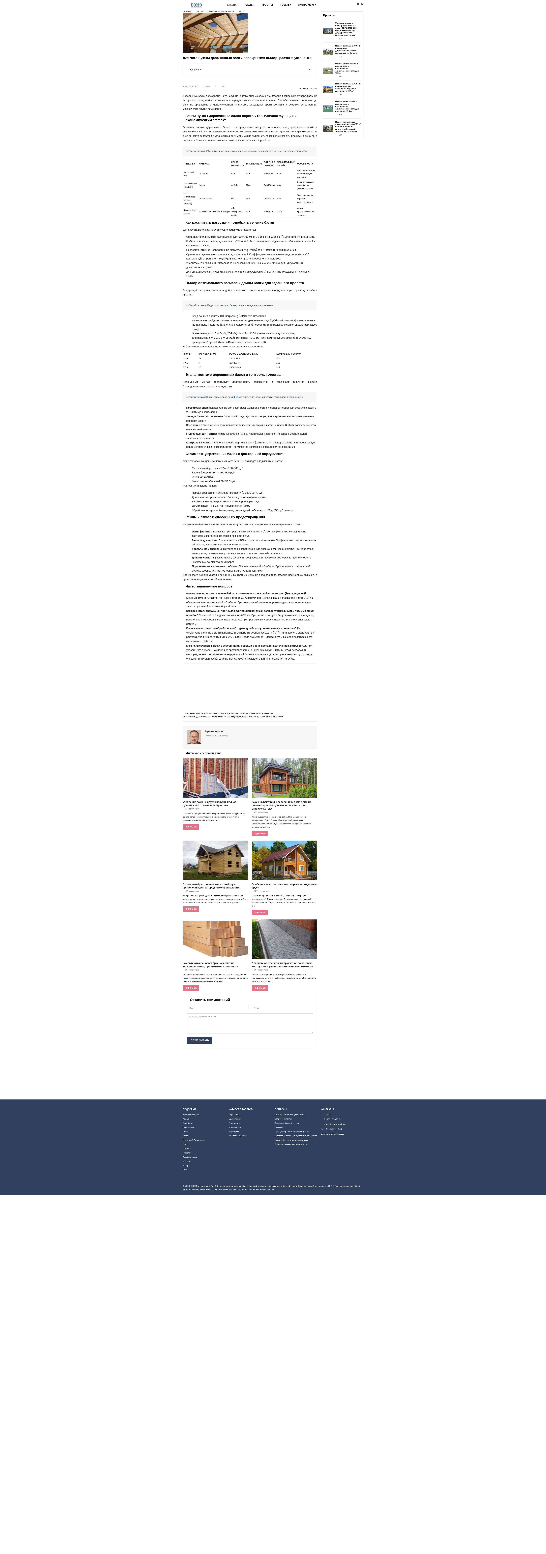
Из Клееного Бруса (237, 1135)
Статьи (250, 4)
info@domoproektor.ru (335, 1124)
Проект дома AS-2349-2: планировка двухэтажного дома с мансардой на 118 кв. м (347, 49)
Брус (241, 11)
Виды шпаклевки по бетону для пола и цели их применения (240, 305)
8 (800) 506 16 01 (332, 1119)
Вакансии (279, 1127)
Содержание (195, 69)
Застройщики (307, 4)
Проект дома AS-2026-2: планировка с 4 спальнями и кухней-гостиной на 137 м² (347, 87)
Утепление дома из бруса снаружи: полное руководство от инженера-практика (209, 803)
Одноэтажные (235, 1118)
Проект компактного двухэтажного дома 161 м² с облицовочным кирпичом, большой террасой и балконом (348, 127)
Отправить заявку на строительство (291, 1144)
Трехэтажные (235, 1127)
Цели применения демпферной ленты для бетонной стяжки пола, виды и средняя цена (255, 397)
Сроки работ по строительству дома (291, 1140)
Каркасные (234, 1131)
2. (216, 86)
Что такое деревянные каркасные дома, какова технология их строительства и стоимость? (257, 151)
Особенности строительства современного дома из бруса (284, 886)
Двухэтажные (235, 1123)
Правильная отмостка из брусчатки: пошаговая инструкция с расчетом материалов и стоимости (282, 965)
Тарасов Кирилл (214, 731)
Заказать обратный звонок (287, 1123)
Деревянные (234, 1114)
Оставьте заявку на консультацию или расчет (296, 1135)
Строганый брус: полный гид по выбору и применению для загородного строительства (211, 886)
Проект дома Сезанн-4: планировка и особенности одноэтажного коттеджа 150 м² (347, 68)
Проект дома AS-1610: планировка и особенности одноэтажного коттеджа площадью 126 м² (347, 106)
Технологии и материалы (221, 11)
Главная (232, 4)
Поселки (285, 4)
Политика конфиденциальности (289, 1114)
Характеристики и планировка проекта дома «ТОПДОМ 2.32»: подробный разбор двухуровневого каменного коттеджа (346, 29)
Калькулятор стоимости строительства (293, 1131)
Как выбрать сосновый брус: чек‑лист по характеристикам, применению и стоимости (210, 965)
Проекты (267, 4)
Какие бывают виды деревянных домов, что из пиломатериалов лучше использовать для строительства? (281, 805)
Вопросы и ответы (283, 1118)
